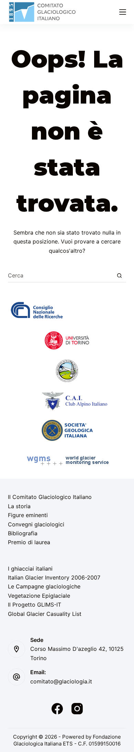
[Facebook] (57, 708)
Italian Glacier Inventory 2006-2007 (54, 577)
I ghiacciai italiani (30, 568)
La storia (19, 506)
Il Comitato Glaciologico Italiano (50, 496)
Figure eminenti (28, 515)
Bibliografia (22, 533)
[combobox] (60, 275)
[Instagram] (77, 708)
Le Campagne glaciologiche (44, 586)
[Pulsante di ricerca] (119, 275)
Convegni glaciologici (36, 524)
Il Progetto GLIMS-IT (34, 604)
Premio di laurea (29, 542)
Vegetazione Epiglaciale (39, 595)
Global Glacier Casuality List (44, 613)
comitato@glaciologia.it (61, 681)
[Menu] (122, 12)
